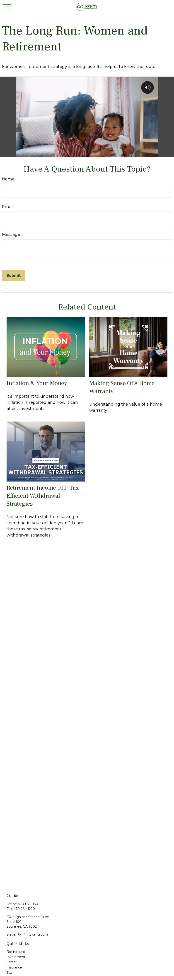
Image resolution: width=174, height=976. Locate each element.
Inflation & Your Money (37, 383)
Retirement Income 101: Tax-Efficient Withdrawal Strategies (44, 496)
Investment (16, 957)
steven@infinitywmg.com (27, 934)
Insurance (14, 967)
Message (11, 234)
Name (8, 179)
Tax (9, 973)
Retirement (16, 952)
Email (8, 206)
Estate (12, 962)
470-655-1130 (28, 904)
